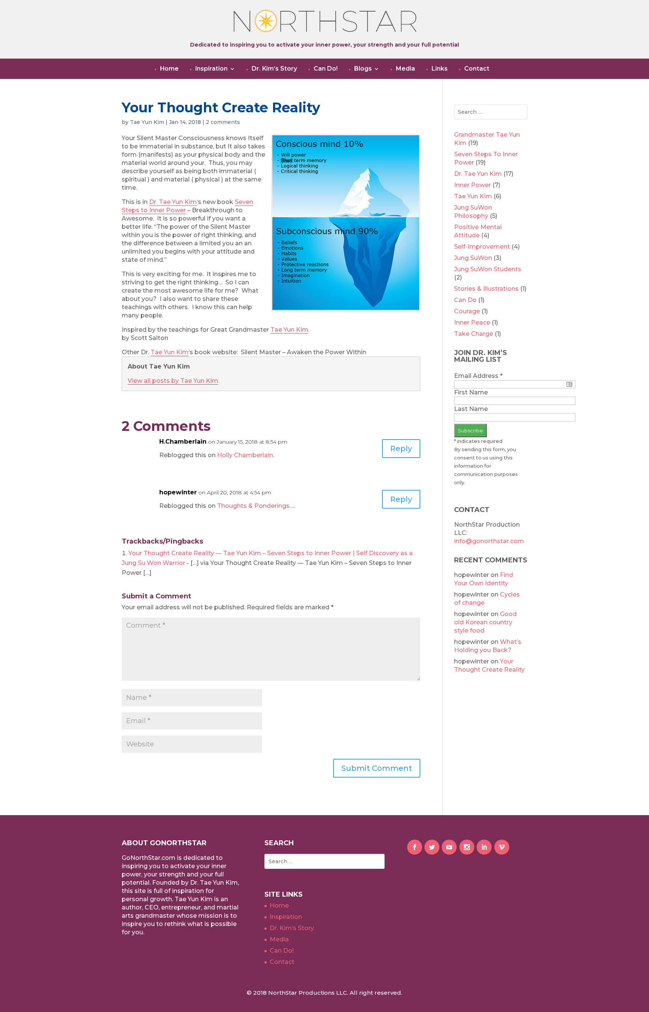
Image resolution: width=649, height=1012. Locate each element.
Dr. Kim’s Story (274, 68)
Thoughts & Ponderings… (255, 505)
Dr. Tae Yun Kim (173, 201)
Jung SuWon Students (487, 269)
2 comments (223, 122)
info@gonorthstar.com (489, 541)
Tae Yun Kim (147, 122)
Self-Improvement (482, 246)
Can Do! (326, 68)
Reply (401, 448)
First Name (471, 392)
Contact (476, 68)
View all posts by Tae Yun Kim (173, 380)
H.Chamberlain (183, 441)
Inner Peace (472, 322)
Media (405, 68)
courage (467, 311)
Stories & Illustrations (486, 288)
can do (465, 300)
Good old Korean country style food (485, 622)
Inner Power (472, 185)
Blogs (363, 68)
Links (440, 68)
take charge (473, 333)
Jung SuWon (473, 257)
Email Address (478, 375)
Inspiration (211, 68)
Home (169, 68)
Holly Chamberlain (245, 455)
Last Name (471, 408)
